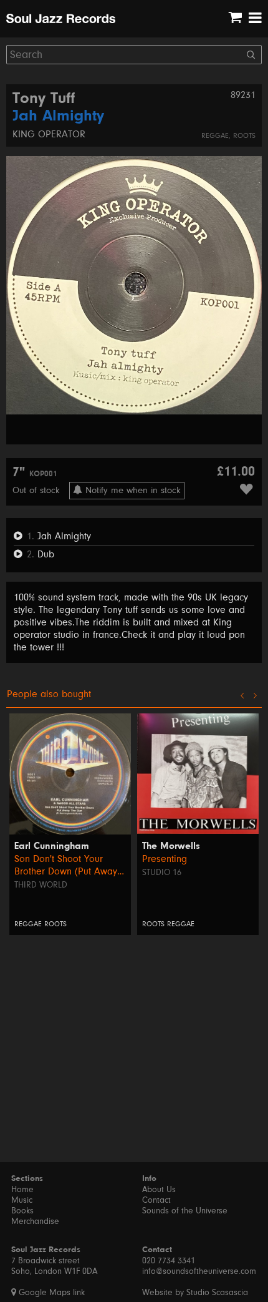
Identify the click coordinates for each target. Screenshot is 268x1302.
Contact (156, 1200)
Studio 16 (161, 873)
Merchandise (35, 1221)
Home (22, 1190)
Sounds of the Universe (184, 1211)
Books (22, 1211)
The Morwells (171, 846)
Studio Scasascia (217, 1293)
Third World (40, 885)
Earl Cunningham (51, 846)
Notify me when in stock (131, 490)
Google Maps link (50, 1293)
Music (21, 1200)
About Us (159, 1190)
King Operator (48, 134)
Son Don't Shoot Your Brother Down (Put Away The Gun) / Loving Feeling (69, 865)
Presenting (164, 858)
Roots (244, 136)
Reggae (215, 136)
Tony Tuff (43, 99)
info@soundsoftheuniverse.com (199, 1271)
